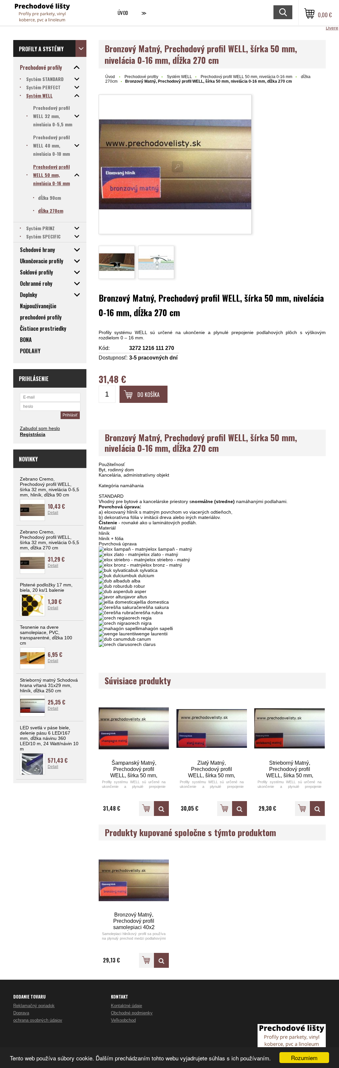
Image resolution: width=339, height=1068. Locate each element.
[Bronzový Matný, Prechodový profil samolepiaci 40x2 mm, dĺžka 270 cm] (134, 880)
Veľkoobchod (123, 1020)
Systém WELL (179, 76)
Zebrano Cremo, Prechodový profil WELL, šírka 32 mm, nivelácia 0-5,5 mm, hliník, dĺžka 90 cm (49, 486)
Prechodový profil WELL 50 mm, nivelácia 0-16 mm (246, 76)
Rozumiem (304, 1057)
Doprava (21, 1012)
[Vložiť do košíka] (146, 808)
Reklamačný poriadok (34, 1005)
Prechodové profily (141, 76)
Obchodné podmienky (132, 1012)
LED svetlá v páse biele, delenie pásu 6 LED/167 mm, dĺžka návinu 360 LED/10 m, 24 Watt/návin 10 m (49, 738)
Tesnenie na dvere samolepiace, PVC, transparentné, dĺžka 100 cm (46, 635)
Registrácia (32, 434)
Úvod (123, 12)
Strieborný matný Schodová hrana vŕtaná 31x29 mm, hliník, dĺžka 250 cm (49, 685)
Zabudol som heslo (40, 428)
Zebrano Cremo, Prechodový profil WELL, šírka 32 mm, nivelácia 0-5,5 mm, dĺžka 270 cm (49, 539)
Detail (53, 512)
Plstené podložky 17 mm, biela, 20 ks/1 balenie (46, 587)
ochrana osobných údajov (37, 1020)
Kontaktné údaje (126, 1005)
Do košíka (148, 395)
